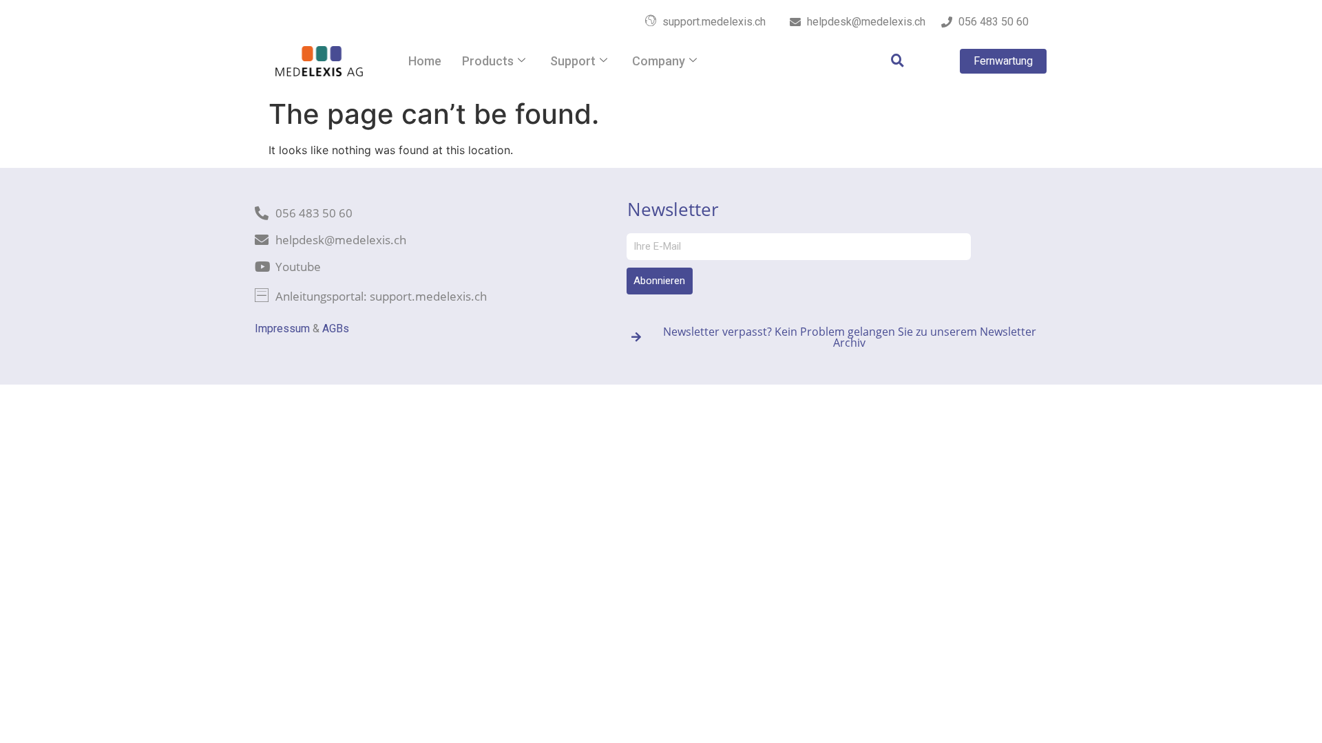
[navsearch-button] (890, 61)
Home (424, 61)
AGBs (335, 328)
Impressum (282, 328)
